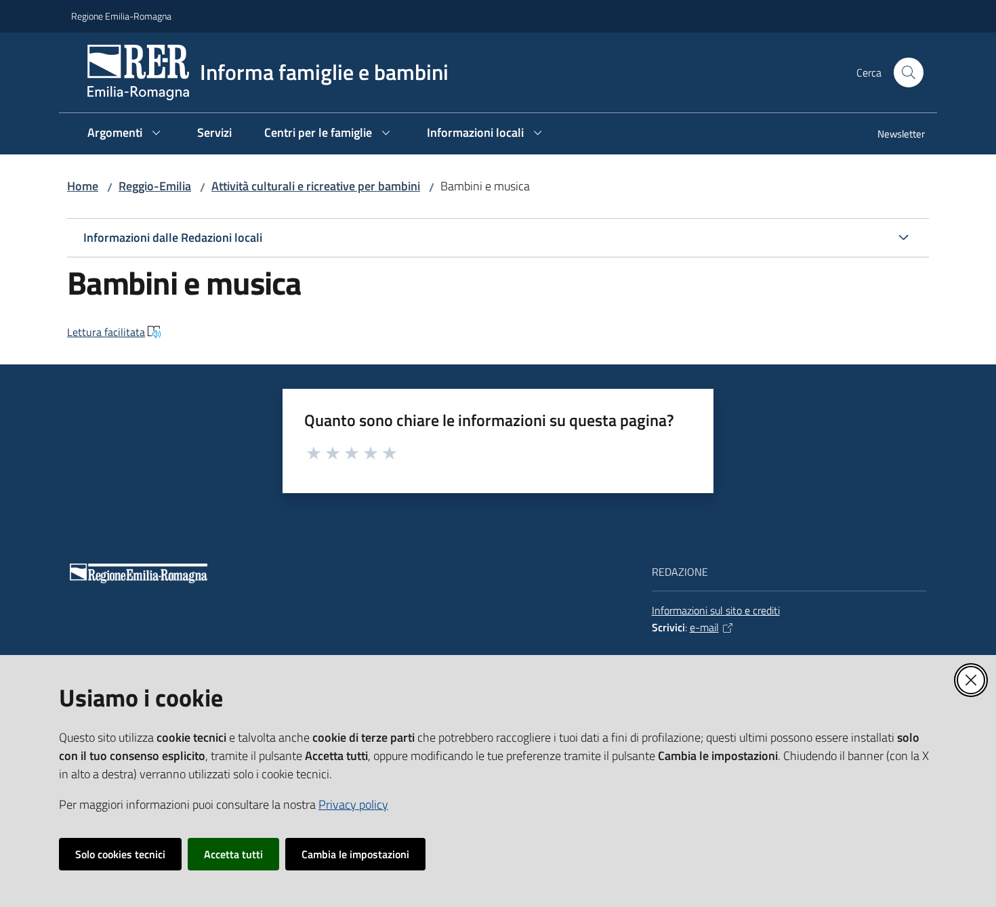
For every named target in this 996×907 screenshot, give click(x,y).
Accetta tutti (233, 854)
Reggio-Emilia (155, 186)
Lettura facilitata (106, 332)
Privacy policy (353, 804)
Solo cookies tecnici (120, 854)
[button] (908, 72)
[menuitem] (893, 135)
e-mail (704, 627)
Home (82, 186)
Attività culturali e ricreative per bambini (315, 186)
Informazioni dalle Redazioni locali (172, 237)
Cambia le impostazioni (355, 854)
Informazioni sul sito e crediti (716, 610)
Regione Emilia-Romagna (121, 16)
